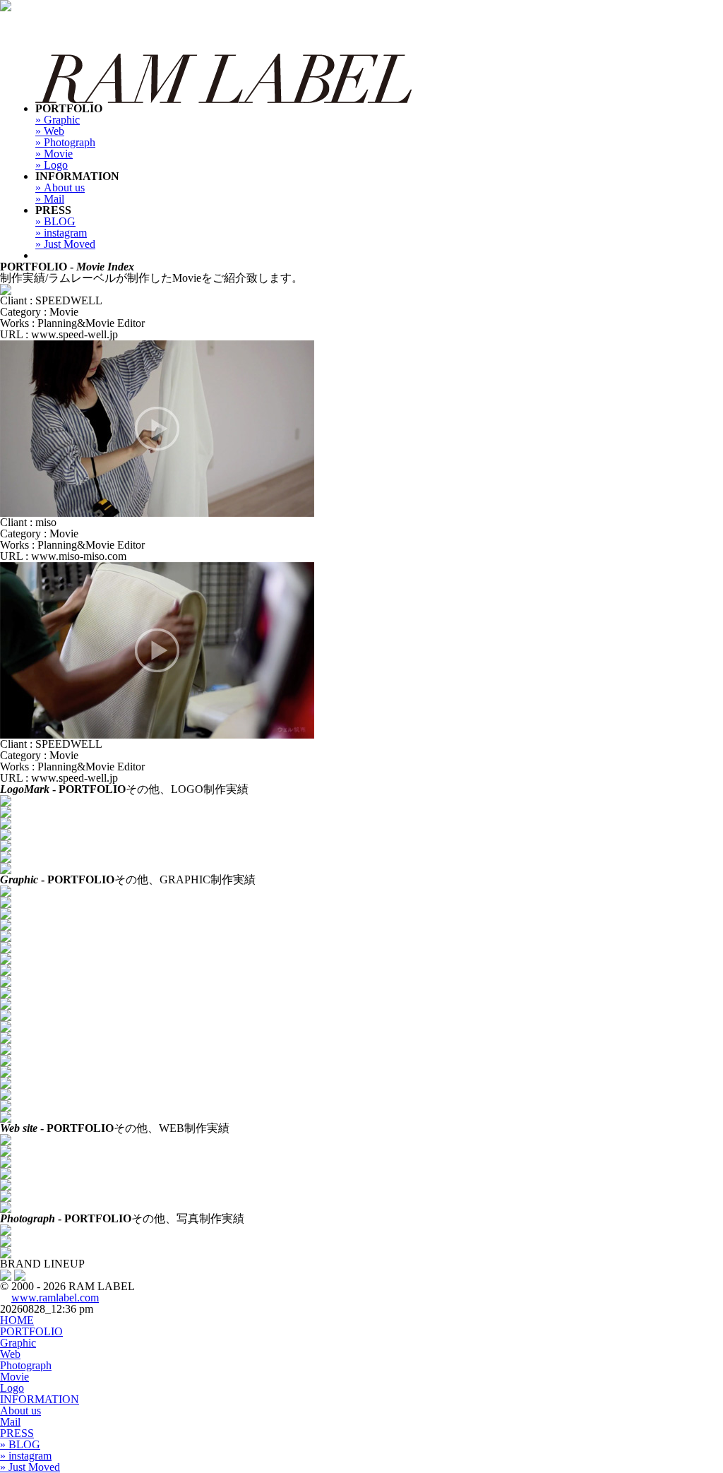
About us (20, 1411)
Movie (14, 1377)
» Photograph (65, 142)
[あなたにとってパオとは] (5, 289)
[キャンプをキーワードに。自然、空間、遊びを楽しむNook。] (19, 1275)
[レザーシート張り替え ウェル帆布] (157, 567)
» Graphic (57, 120)
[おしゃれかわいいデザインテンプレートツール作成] (5, 1275)
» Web (49, 131)
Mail (10, 1422)
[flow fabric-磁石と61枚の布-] (157, 346)
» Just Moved (65, 244)
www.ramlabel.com (55, 1298)
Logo (12, 1388)
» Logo (51, 165)
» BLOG (55, 221)
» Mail (49, 199)
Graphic (18, 1343)
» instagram (61, 233)
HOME (17, 1320)
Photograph (26, 1365)
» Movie (54, 154)
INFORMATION (39, 1399)
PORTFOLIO (31, 1331)
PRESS (17, 1433)
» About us (60, 187)
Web (10, 1354)
